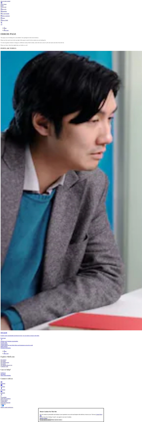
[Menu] (71, 24)
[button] (71, 7)
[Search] (71, 23)
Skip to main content (5, 1)
